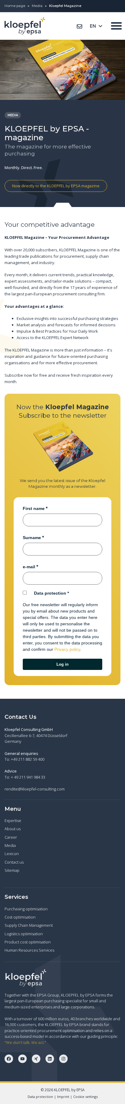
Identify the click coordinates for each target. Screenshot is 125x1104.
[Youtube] (22, 1059)
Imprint (63, 1096)
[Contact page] (79, 26)
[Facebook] (9, 1059)
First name (34, 508)
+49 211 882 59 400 (27, 759)
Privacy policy (67, 649)
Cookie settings (85, 1096)
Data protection (50, 593)
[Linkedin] (50, 1059)
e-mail (29, 566)
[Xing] (36, 1059)
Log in (62, 664)
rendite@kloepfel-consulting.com (35, 789)
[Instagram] (63, 1059)
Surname (32, 537)
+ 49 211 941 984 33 (28, 777)
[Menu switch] (116, 26)
